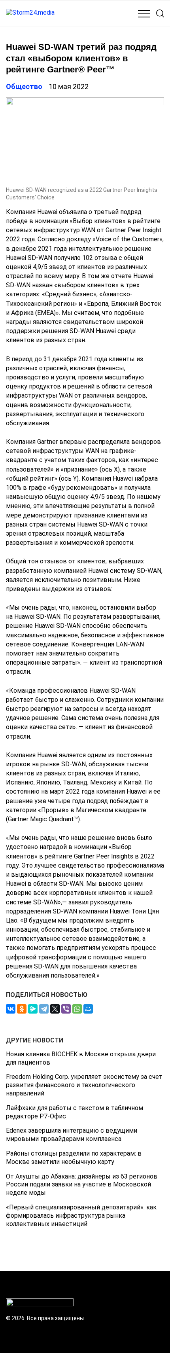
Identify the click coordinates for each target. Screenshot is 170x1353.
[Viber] (66, 1009)
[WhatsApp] (77, 1009)
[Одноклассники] (21, 1009)
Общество (24, 86)
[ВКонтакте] (10, 1009)
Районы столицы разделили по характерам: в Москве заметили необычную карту (74, 1157)
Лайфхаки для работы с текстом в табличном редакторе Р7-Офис (74, 1112)
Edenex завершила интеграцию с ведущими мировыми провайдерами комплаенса (71, 1135)
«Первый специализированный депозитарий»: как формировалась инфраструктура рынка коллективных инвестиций (81, 1215)
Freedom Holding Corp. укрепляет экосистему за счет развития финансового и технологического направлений (84, 1085)
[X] (55, 1009)
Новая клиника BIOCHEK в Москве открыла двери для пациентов (81, 1058)
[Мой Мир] (88, 1009)
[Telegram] (44, 1009)
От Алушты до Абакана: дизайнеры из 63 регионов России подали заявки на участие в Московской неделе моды (81, 1185)
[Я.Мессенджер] (33, 1009)
